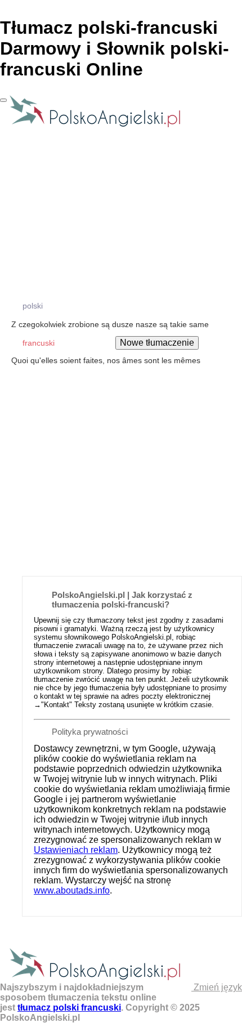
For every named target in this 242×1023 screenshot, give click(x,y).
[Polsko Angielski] (95, 126)
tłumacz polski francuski (69, 1007)
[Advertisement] (121, 442)
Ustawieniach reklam (76, 850)
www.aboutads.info (72, 890)
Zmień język (216, 987)
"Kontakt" (56, 704)
